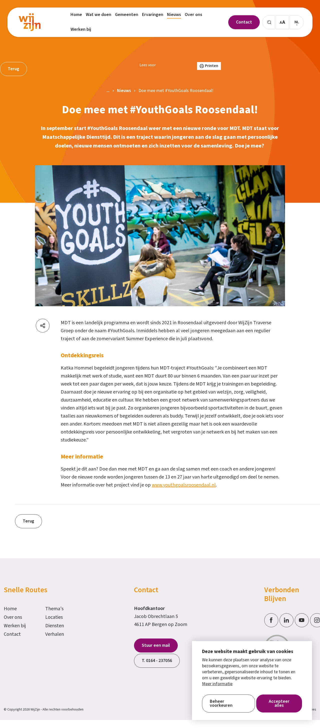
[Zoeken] (268, 22)
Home (10, 608)
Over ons (13, 617)
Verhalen (54, 634)
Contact (12, 634)
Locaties (54, 617)
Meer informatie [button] (217, 684)
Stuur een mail (156, 645)
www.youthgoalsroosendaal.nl (184, 485)
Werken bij (15, 625)
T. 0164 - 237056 (157, 661)
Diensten (54, 625)
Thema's (54, 608)
